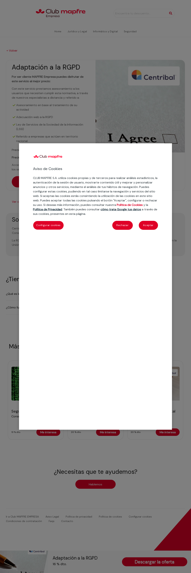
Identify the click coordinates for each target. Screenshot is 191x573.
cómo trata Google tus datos (121, 209)
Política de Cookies (130, 205)
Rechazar (122, 225)
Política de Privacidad (47, 209)
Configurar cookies (48, 225)
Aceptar (148, 225)
